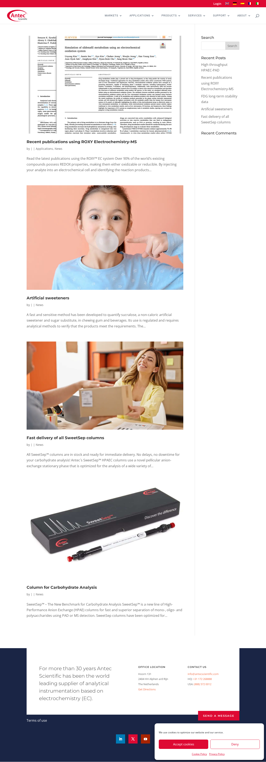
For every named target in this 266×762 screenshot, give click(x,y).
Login (217, 4)
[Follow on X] (133, 739)
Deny (235, 744)
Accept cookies (183, 744)
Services (195, 15)
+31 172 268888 (202, 679)
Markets (111, 15)
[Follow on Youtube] (145, 739)
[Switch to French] (250, 4)
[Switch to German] (235, 4)
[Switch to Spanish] (242, 4)
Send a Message (218, 715)
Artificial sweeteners (48, 298)
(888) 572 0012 (202, 684)
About (242, 15)
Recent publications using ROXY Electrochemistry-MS (82, 141)
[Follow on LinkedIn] (120, 739)
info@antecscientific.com (203, 674)
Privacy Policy (217, 754)
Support (219, 15)
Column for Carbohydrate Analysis (62, 587)
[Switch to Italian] (258, 4)
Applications (139, 15)
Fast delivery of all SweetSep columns (65, 437)
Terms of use (37, 720)
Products (169, 15)
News (58, 149)
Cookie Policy (199, 754)
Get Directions (147, 689)
